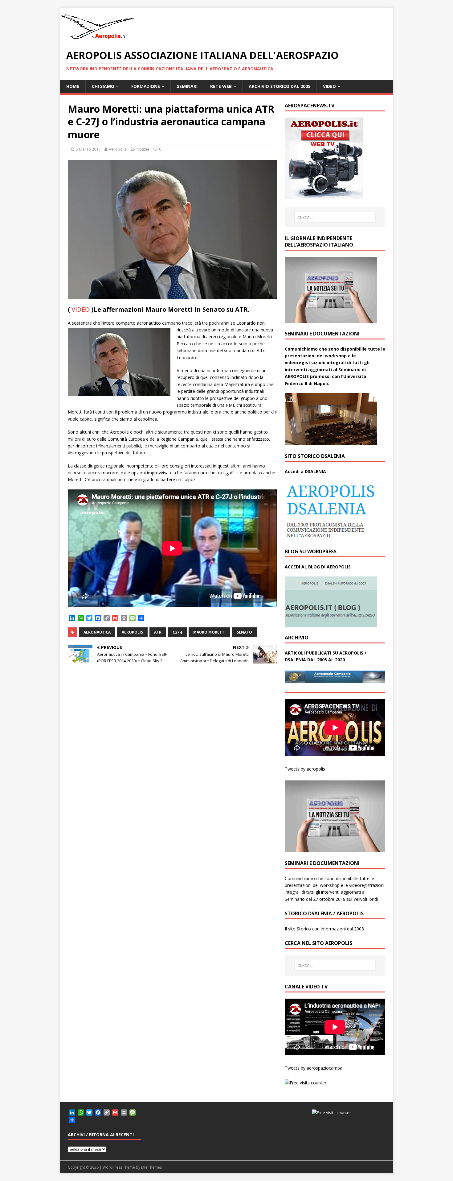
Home (72, 86)
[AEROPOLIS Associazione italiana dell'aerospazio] (97, 39)
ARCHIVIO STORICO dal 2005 (279, 86)
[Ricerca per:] (335, 217)
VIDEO (329, 86)
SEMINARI (187, 86)
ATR (157, 632)
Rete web (221, 86)
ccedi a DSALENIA (307, 471)
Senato (244, 632)
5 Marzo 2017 (88, 149)
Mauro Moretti (209, 632)
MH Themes (151, 1167)
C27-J (177, 632)
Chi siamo (103, 86)
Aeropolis (118, 149)
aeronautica (97, 632)
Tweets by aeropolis (305, 769)
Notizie (143, 149)
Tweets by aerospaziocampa (313, 1068)
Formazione (145, 86)
